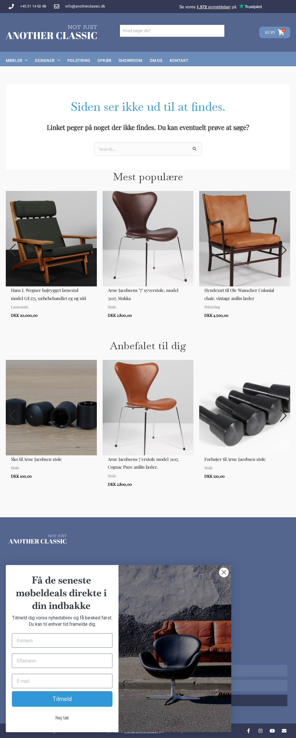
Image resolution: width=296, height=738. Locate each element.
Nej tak (62, 718)
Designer (45, 60)
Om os (156, 60)
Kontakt (179, 60)
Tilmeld (62, 698)
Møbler (14, 60)
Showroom (131, 60)
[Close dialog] (224, 572)
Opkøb (104, 60)
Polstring (78, 60)
